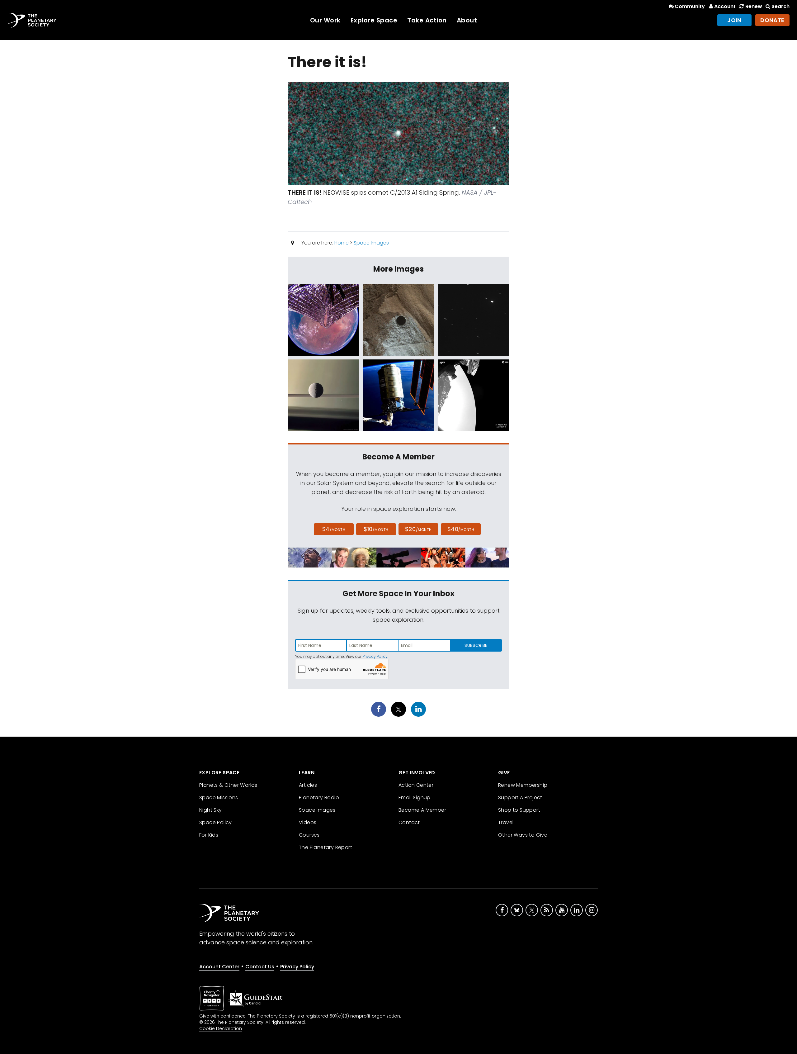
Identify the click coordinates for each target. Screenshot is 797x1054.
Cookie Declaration (220, 1028)
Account (725, 6)
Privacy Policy (375, 656)
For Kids (208, 834)
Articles (308, 785)
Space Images (371, 242)
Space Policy (215, 822)
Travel (505, 822)
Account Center (219, 966)
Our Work (325, 20)
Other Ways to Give (522, 834)
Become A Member (422, 810)
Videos (307, 822)
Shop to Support (519, 810)
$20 (418, 529)
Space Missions (218, 797)
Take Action (427, 20)
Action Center (415, 785)
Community (690, 6)
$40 (460, 529)
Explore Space (374, 20)
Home (341, 242)
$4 (334, 529)
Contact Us (259, 966)
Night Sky (210, 810)
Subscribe (476, 645)
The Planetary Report (325, 847)
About (467, 20)
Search (780, 6)
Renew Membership (522, 785)
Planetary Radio (319, 797)
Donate (772, 20)
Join (734, 20)
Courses (309, 834)
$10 (376, 529)
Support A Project (520, 797)
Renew (753, 6)
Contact (409, 822)
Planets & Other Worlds (228, 785)
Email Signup (414, 797)
